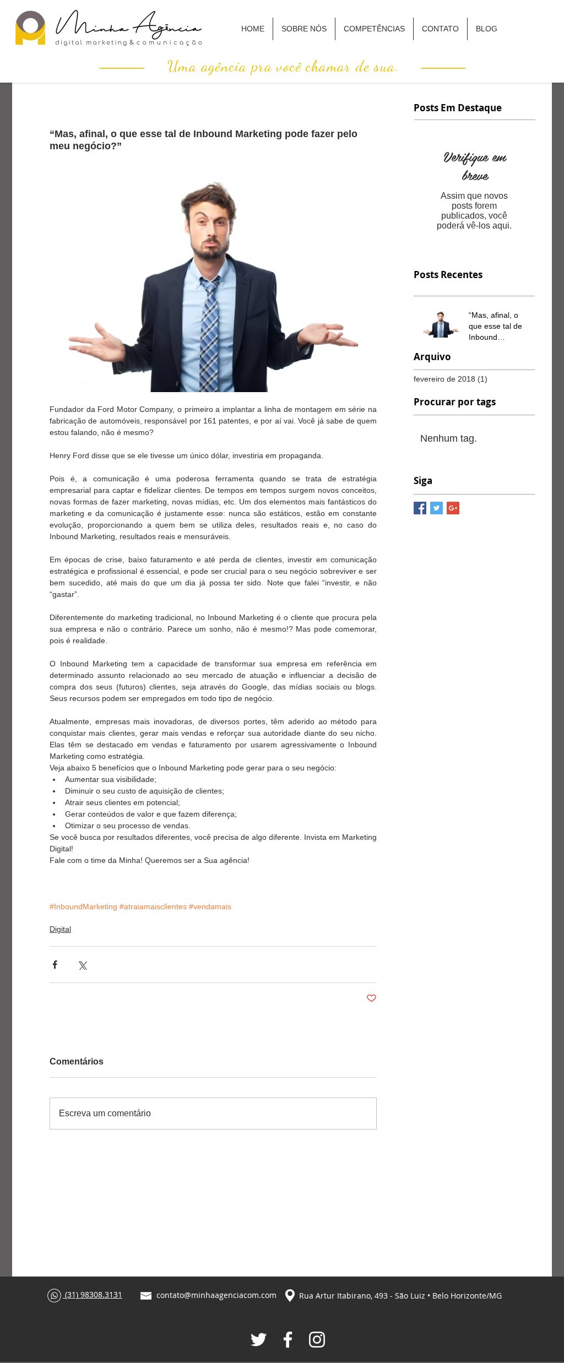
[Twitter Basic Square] (436, 508)
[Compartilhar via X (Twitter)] (82, 964)
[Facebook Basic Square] (420, 508)
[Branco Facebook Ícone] (288, 1339)
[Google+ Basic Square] (453, 508)
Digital (60, 929)
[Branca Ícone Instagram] (317, 1339)
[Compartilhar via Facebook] (55, 964)
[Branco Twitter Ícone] (258, 1339)
